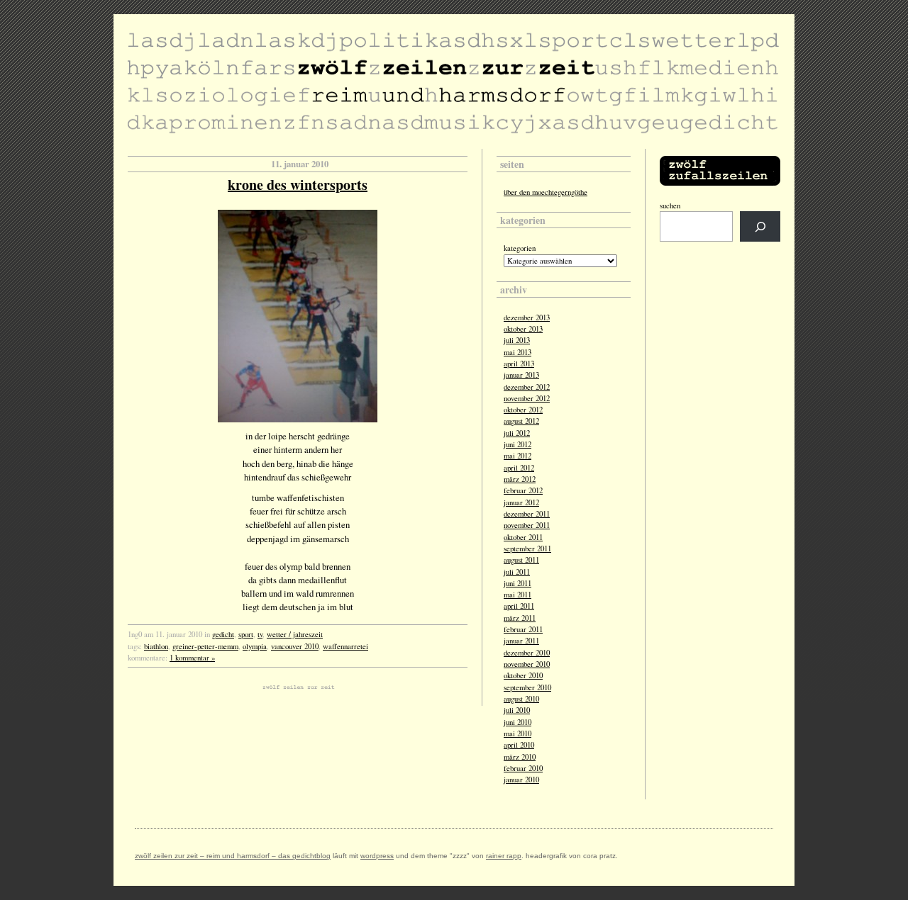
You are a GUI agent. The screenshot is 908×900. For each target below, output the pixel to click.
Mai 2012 (517, 456)
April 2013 (519, 364)
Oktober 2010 (523, 675)
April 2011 (519, 606)
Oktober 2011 (523, 537)
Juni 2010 (517, 722)
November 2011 (527, 525)
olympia (255, 646)
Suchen (670, 205)
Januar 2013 (521, 375)
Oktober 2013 (523, 329)
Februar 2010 (523, 768)
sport (245, 634)
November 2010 (527, 664)
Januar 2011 (521, 641)
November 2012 (527, 398)
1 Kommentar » (192, 658)
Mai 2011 (517, 595)
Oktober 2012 (523, 410)
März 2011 (520, 618)
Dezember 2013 (527, 317)
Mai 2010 (517, 733)
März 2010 (520, 757)
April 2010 (519, 745)
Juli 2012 (517, 433)
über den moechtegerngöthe (545, 192)
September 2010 (527, 687)
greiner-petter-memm (205, 646)
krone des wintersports (297, 184)
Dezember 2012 (527, 387)
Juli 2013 (517, 340)
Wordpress (377, 856)
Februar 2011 (523, 629)
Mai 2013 (517, 352)
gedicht (223, 634)
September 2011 (527, 548)
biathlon (156, 646)
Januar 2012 (521, 502)
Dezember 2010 (527, 653)
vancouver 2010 (295, 646)
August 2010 (521, 699)
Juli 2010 (517, 710)
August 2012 (521, 421)
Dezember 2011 (527, 514)
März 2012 (520, 479)
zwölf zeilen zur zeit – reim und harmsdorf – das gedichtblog (233, 856)
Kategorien (520, 248)
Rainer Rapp (503, 856)
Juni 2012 (517, 444)
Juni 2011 (517, 583)
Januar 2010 (521, 779)
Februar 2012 (523, 490)
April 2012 (519, 468)
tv (260, 634)
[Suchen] (760, 226)
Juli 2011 (517, 572)
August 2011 (521, 560)
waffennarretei (345, 646)
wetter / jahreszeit (295, 634)
